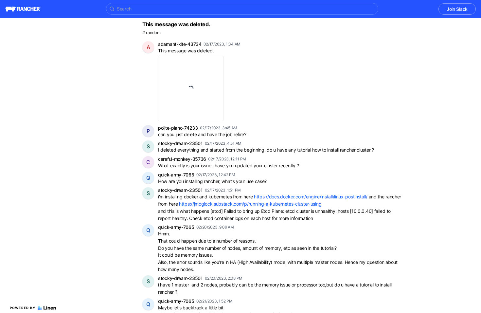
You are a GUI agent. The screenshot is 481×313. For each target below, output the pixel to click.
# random (151, 32)
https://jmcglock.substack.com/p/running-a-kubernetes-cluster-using (250, 204)
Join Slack (457, 9)
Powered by (23, 308)
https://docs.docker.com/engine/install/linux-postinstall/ (310, 196)
